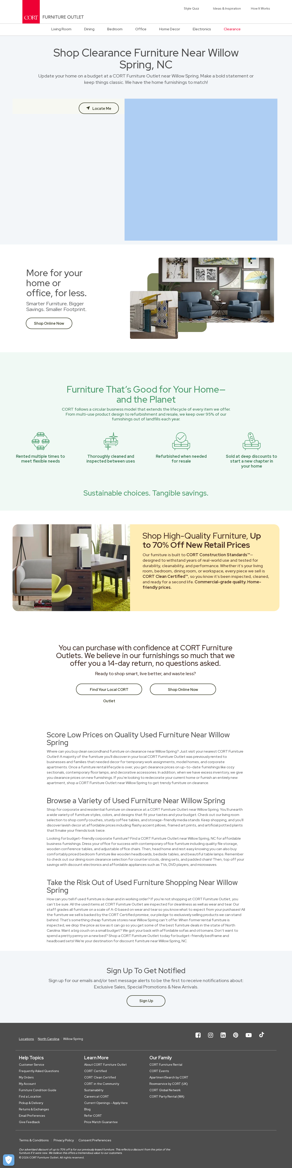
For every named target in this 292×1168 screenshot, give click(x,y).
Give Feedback (29, 1122)
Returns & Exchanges (34, 1109)
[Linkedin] (223, 1039)
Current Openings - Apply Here (106, 1103)
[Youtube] (248, 1039)
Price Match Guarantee (101, 1122)
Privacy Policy (64, 1140)
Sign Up (146, 1000)
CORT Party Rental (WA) (166, 1097)
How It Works (260, 8)
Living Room (61, 29)
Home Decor (169, 29)
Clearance (232, 29)
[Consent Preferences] (8, 1160)
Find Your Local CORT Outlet (109, 691)
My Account (27, 1084)
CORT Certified (95, 1071)
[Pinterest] (236, 1039)
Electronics (202, 29)
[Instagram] (210, 1039)
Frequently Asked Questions (39, 1071)
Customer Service (31, 1065)
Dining (89, 29)
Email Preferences (32, 1116)
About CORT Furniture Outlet (105, 1065)
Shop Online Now (49, 323)
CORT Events (159, 1071)
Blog (87, 1109)
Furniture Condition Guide (37, 1090)
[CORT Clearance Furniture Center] (53, 11)
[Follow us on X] (262, 1039)
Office (140, 29)
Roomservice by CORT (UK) (168, 1084)
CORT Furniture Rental (165, 1065)
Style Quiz (191, 8)
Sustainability (93, 1090)
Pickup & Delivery (31, 1103)
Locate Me (101, 108)
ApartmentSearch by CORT (168, 1077)
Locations (26, 1039)
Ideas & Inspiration (227, 8)
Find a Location (30, 1097)
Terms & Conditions (34, 1140)
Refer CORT (93, 1116)
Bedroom (115, 29)
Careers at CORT (96, 1097)
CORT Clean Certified (100, 1077)
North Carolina (48, 1039)
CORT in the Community (101, 1084)
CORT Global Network (165, 1090)
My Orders (26, 1077)
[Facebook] (198, 1039)
